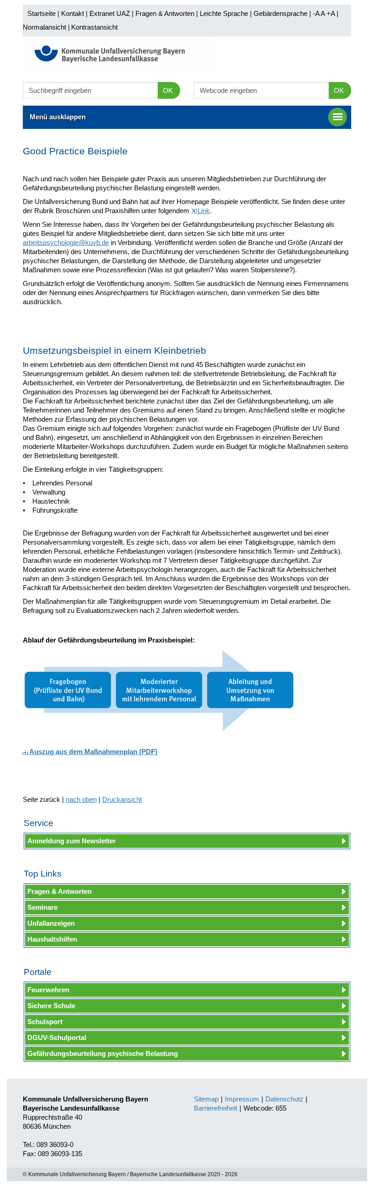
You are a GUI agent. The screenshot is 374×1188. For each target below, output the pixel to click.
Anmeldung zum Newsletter (71, 841)
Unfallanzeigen (51, 923)
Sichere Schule (51, 1006)
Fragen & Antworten (164, 13)
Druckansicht (122, 799)
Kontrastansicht (94, 27)
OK (168, 90)
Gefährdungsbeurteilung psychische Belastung (102, 1053)
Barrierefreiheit (215, 1108)
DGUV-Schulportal (56, 1037)
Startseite (41, 13)
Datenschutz (284, 1099)
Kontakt (72, 13)
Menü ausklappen (58, 117)
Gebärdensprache (280, 13)
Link (203, 210)
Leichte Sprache (224, 13)
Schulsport (44, 1021)
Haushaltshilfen (52, 939)
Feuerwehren (48, 990)
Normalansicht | (46, 27)
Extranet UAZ (109, 13)
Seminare (42, 907)
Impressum (242, 1099)
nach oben (81, 799)
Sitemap (206, 1099)
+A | (331, 13)
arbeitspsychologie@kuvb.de (66, 242)
